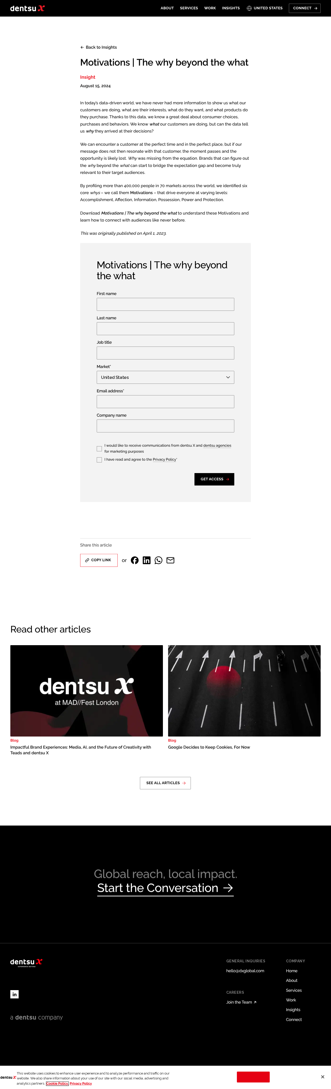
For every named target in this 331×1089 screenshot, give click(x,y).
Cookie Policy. (57, 1084)
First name (106, 294)
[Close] (322, 1077)
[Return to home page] (27, 8)
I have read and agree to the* (140, 460)
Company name (111, 415)
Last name (106, 318)
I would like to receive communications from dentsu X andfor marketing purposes (167, 449)
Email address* (110, 391)
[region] (165, 1077)
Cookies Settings (253, 1077)
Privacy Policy (164, 460)
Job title (104, 342)
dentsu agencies (217, 446)
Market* (104, 367)
